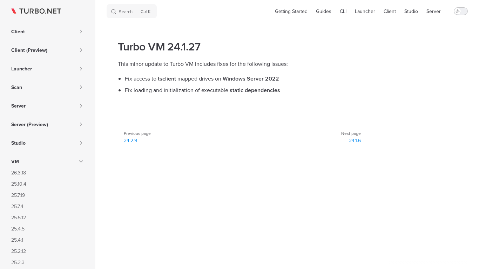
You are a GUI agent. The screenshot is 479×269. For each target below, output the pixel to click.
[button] (81, 31)
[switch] (461, 11)
